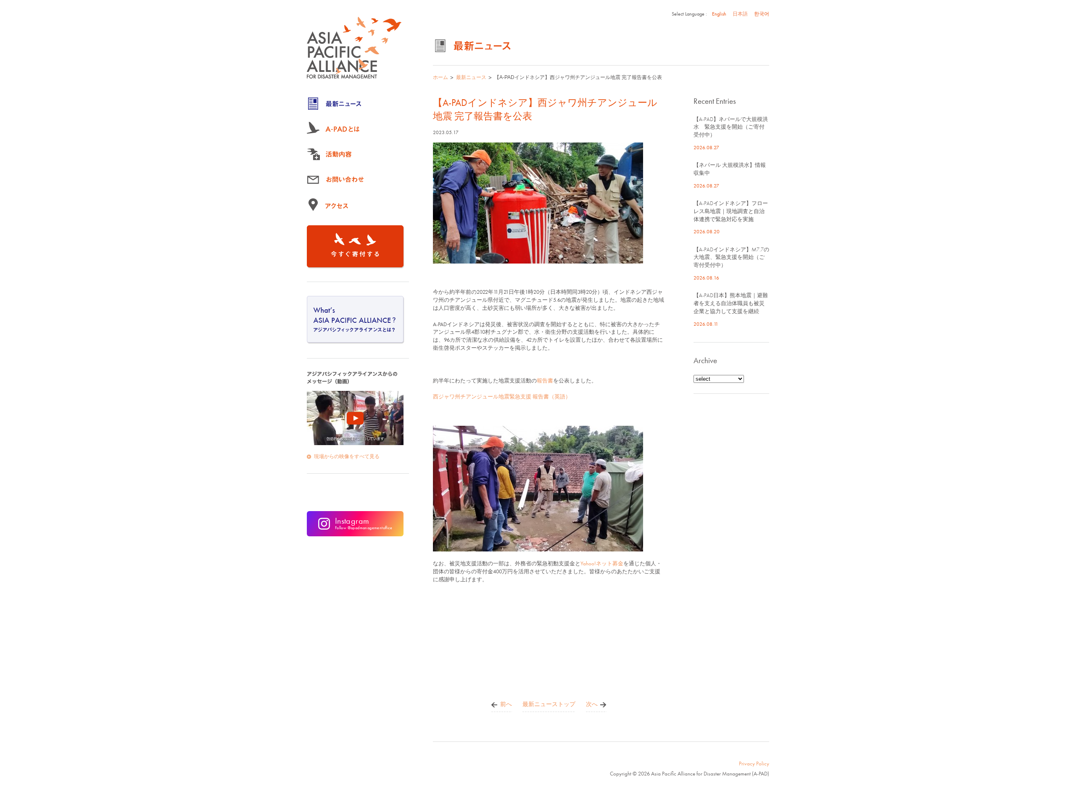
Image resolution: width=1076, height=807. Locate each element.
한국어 (761, 14)
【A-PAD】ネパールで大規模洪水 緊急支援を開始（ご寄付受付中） (731, 127)
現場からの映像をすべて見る (347, 456)
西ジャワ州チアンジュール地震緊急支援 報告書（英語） (502, 396)
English (719, 14)
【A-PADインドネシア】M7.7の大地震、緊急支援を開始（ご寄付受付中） (731, 257)
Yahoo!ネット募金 (601, 563)
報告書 (545, 380)
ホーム (440, 77)
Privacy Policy (754, 763)
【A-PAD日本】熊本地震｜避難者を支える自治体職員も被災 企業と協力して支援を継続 (732, 303)
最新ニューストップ (548, 704)
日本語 (740, 14)
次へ (592, 704)
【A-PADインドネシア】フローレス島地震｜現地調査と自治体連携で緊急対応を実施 (731, 211)
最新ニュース (471, 77)
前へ (506, 704)
